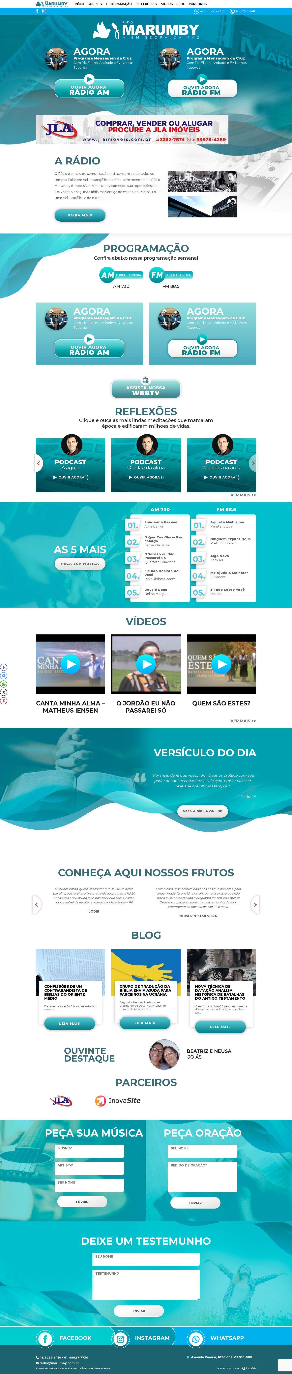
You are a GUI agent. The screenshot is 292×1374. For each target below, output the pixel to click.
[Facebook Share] (3, 667)
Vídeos (167, 4)
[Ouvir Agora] (70, 477)
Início (79, 4)
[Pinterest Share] (3, 700)
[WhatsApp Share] (3, 684)
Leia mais (69, 1023)
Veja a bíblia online (202, 811)
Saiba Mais (80, 215)
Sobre (93, 4)
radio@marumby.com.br (59, 1363)
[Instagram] (44, 11)
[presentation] (38, 463)
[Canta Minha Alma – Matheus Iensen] (70, 664)
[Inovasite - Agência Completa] (236, 1368)
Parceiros (198, 4)
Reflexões (144, 4)
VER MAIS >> (243, 495)
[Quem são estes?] (221, 664)
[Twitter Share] (3, 692)
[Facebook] (37, 11)
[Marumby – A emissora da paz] (52, 3)
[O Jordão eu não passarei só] (146, 664)
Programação (119, 4)
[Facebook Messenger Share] (3, 675)
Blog (180, 4)
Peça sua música (80, 564)
